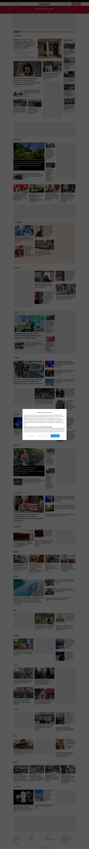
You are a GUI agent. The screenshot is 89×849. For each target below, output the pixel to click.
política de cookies (54, 422)
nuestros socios (42, 415)
